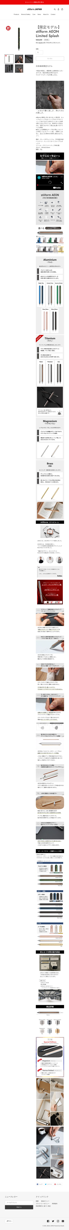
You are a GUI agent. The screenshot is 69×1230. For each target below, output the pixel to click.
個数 (37, 49)
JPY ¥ (9, 1221)
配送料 (40, 42)
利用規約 (54, 1203)
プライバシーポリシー (42, 1203)
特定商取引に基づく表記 (43, 1206)
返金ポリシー (45, 1201)
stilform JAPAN (50, 1225)
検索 (37, 1201)
